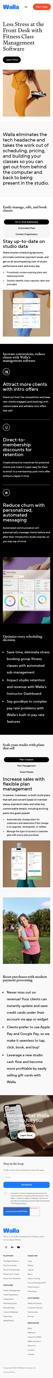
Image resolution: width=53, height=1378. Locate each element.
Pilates (30, 1265)
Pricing (30, 1316)
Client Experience (10, 1295)
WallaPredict (8, 1320)
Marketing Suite (10, 1303)
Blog (30, 1328)
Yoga (30, 1261)
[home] (10, 6)
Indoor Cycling (34, 1278)
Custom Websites (10, 1312)
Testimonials (33, 1312)
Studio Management (11, 1290)
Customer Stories (35, 1308)
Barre (30, 1274)
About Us (32, 1346)
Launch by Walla (34, 1337)
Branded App (9, 1308)
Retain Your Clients (11, 1274)
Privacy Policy (20, 1203)
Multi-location (33, 1287)
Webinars (31, 1333)
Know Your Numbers (11, 1278)
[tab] (26, 221)
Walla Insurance (34, 1341)
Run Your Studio (10, 1265)
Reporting (7, 1316)
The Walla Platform (11, 1261)
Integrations (8, 1299)
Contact (31, 1350)
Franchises (32, 1291)
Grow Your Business (11, 1270)
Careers (31, 1354)
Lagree (30, 1270)
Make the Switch (35, 1303)
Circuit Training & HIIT (37, 1283)
